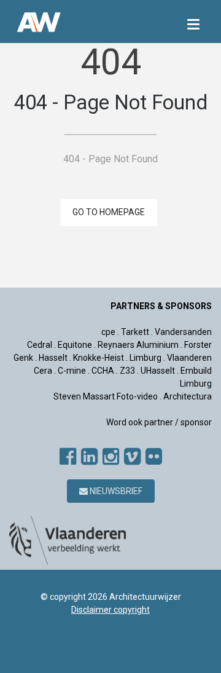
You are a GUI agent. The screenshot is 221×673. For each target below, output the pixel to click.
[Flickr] (153, 456)
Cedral (39, 345)
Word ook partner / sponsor (159, 422)
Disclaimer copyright (110, 610)
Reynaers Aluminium (138, 345)
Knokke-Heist (98, 358)
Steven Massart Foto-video (105, 396)
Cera (43, 371)
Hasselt (53, 358)
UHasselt (158, 371)
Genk (23, 358)
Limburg (145, 358)
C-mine (72, 371)
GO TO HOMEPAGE (108, 212)
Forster (198, 345)
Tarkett (135, 332)
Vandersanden (183, 332)
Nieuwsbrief (115, 491)
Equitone (75, 345)
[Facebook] (68, 456)
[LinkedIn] (89, 456)
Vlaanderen (189, 358)
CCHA (102, 371)
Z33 (127, 371)
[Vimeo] (132, 456)
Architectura (187, 396)
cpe (108, 332)
